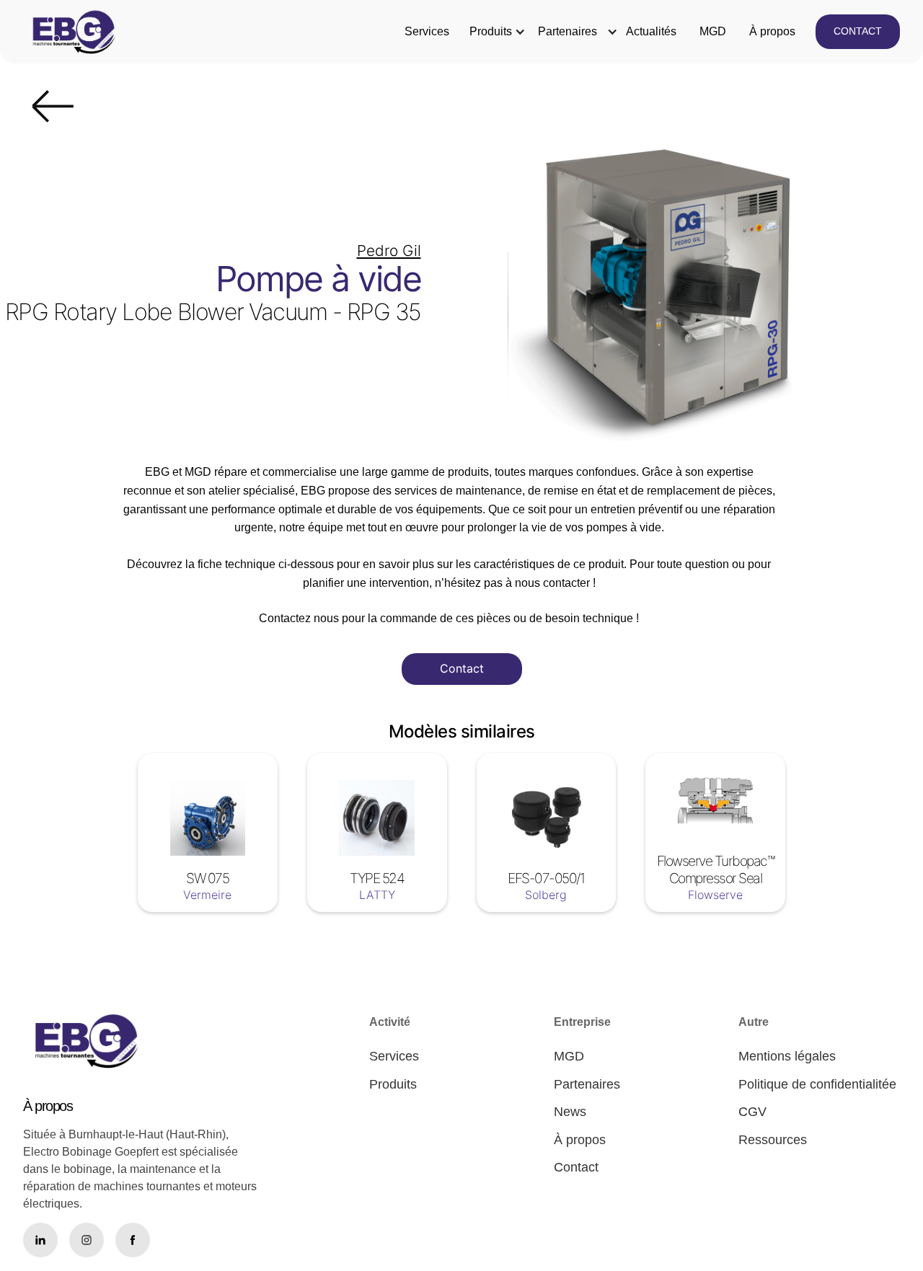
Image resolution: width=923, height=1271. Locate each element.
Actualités (651, 31)
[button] (490, 31)
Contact (462, 668)
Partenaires (567, 31)
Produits (490, 31)
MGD (712, 31)
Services (427, 31)
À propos (772, 31)
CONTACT (858, 31)
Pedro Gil (389, 251)
